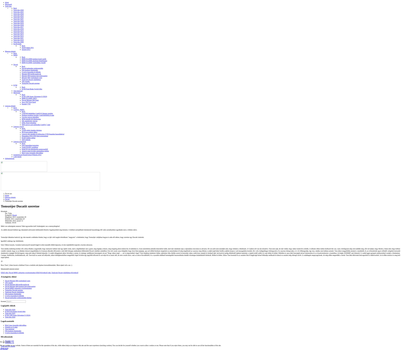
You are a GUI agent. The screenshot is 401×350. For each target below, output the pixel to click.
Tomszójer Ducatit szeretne (14, 290)
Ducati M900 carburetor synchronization (18, 288)
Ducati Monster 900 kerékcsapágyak (17, 284)
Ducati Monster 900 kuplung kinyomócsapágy (20, 286)
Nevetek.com (9, 341)
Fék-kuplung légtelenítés (13, 294)
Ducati (14, 215)
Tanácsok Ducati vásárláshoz (14, 292)
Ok (1, 349)
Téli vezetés (9, 283)
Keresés (3, 301)
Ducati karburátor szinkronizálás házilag (18, 298)
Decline (5, 349)
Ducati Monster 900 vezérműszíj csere (17, 281)
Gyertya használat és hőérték (14, 296)
